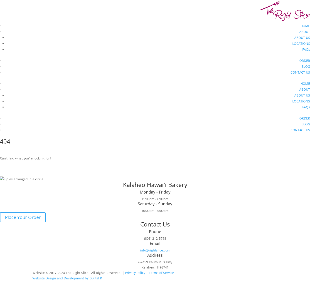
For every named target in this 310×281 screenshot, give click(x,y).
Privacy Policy (135, 273)
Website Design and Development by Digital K (67, 278)
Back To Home (20, 165)
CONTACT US (300, 72)
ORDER (304, 60)
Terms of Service (161, 273)
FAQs (306, 49)
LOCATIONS (301, 43)
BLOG (306, 66)
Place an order (20, 172)
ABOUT (304, 32)
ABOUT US (302, 37)
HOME (305, 26)
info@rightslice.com (155, 250)
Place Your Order (23, 217)
